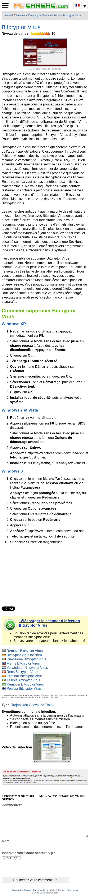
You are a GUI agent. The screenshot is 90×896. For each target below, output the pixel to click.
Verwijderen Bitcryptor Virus (27, 667)
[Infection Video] (52, 747)
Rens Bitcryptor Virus (22, 672)
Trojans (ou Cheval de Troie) (44, 15)
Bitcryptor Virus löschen (24, 655)
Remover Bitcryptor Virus (25, 684)
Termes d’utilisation (21, 890)
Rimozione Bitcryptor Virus (26, 659)
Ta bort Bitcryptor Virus (23, 680)
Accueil (8, 15)
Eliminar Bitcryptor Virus (24, 676)
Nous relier (72, 890)
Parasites (20, 15)
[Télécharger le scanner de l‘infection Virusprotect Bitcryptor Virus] (10, 625)
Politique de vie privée (44, 890)
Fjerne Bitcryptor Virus (23, 663)
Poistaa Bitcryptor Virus (24, 688)
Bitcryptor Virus (72, 15)
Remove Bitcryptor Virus (25, 651)
